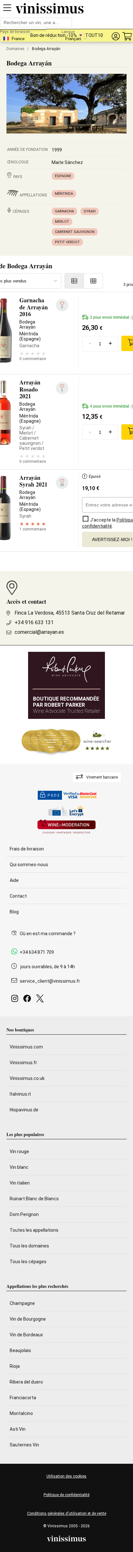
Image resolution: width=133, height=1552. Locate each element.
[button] (115, 36)
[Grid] (93, 281)
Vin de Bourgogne (28, 1319)
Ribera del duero (26, 1381)
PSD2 (53, 795)
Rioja (15, 1366)
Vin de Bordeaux (26, 1334)
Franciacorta (23, 1397)
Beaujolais (20, 1350)
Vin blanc (19, 1167)
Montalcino (21, 1413)
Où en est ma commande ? (48, 933)
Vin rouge (19, 1151)
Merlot (62, 222)
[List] (74, 281)
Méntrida (64, 194)
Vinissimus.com (26, 1046)
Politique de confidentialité (66, 1495)
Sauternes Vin (24, 1444)
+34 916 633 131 (34, 622)
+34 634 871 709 (37, 952)
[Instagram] (16, 1000)
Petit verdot (67, 242)
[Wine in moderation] (66, 827)
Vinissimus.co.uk (27, 1078)
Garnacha (64, 211)
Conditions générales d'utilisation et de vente (66, 1513)
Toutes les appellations (34, 1230)
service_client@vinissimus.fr (50, 981)
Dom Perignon (24, 1214)
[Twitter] (41, 1000)
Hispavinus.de (24, 1109)
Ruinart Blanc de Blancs (34, 1198)
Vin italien (20, 1183)
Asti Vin (18, 1429)
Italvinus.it (20, 1094)
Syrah (90, 211)
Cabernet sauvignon (75, 232)
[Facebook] (28, 1000)
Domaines (15, 49)
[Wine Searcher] (66, 741)
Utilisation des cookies (66, 1476)
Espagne (63, 176)
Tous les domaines (29, 1245)
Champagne (22, 1303)
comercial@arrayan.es (39, 632)
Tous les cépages (28, 1261)
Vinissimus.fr (23, 1062)
